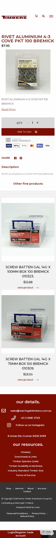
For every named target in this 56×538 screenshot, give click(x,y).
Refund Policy (27, 516)
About (30, 488)
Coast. (37, 507)
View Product (25, 287)
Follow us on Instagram (30, 425)
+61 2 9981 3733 (30, 418)
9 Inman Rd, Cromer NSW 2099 (27, 436)
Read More (8, 109)
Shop (8, 488)
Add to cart (24, 131)
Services (19, 488)
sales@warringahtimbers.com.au (30, 410)
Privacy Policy (39, 513)
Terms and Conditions (17, 513)
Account (42, 488)
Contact (27, 491)
